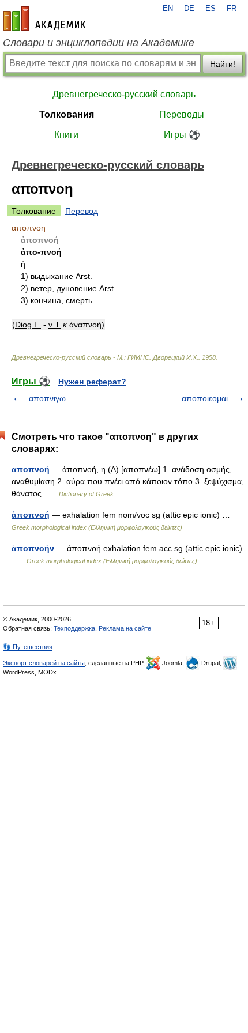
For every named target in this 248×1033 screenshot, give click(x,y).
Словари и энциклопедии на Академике (98, 42)
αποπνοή (31, 469)
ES (210, 9)
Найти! (222, 64)
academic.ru (44, 18)
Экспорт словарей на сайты (44, 662)
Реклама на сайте (125, 628)
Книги (66, 135)
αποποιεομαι (205, 398)
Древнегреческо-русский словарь (124, 94)
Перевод (81, 211)
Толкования (66, 114)
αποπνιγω (47, 398)
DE (189, 9)
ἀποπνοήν (33, 548)
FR (231, 9)
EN (168, 9)
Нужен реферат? (92, 381)
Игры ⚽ (182, 135)
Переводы (181, 114)
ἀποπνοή (31, 514)
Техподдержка (74, 628)
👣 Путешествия (27, 646)
